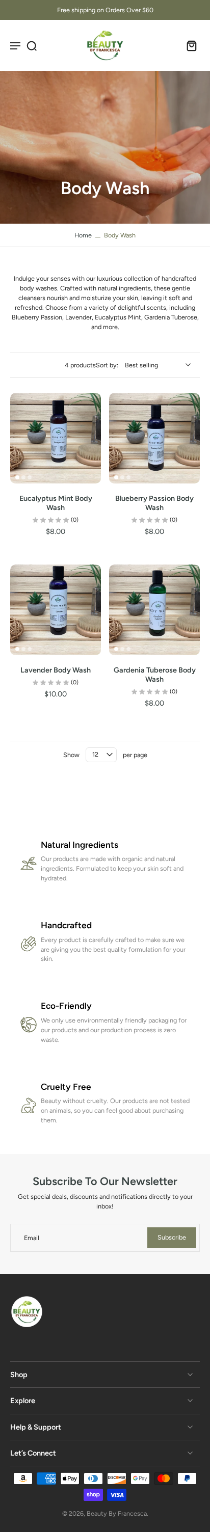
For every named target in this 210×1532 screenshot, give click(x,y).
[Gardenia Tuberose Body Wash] (154, 610)
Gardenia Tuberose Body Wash (155, 674)
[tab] (17, 477)
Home (83, 235)
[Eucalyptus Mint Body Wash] (55, 438)
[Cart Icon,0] (188, 45)
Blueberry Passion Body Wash (154, 503)
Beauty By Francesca (117, 1513)
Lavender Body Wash (55, 670)
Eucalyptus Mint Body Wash (55, 503)
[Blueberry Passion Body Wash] (154, 438)
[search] (31, 45)
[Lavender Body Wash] (55, 610)
